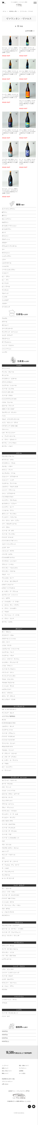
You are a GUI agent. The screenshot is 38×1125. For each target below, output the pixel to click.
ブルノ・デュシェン (8, 807)
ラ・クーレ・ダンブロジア (10, 581)
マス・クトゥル (6, 844)
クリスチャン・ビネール (9, 378)
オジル (4, 719)
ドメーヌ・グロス (7, 395)
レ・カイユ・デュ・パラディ (10, 605)
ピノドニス (5, 283)
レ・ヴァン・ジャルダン (9, 608)
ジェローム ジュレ (7, 729)
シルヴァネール (6, 263)
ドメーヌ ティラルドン (9, 669)
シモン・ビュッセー (8, 969)
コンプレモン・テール (8, 473)
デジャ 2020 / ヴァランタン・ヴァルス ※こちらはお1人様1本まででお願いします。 (27, 50)
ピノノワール (6, 286)
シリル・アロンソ (7, 665)
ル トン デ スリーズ (8, 878)
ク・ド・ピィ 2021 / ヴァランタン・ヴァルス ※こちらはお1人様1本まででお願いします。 (27, 162)
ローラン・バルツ (7, 446)
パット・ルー (6, 1016)
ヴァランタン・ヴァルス (26, 11)
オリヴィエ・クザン (8, 459)
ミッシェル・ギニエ (8, 686)
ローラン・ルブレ (7, 622)
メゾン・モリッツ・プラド (10, 422)
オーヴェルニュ (6, 342)
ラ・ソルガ (5, 868)
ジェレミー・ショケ (8, 480)
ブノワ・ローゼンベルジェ (10, 949)
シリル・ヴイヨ (6, 645)
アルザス (4, 318)
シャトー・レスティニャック (10, 972)
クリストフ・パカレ (8, 635)
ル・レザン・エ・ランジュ (10, 760)
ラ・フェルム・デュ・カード (10, 865)
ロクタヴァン (6, 915)
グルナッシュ (6, 239)
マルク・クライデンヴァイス (10, 419)
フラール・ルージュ (8, 804)
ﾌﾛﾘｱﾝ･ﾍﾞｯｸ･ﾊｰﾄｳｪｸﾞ (8, 409)
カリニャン (5, 236)
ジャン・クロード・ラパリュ (10, 659)
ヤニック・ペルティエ (8, 854)
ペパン (4, 416)
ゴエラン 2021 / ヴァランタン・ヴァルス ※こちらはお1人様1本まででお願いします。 (10, 132)
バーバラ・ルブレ (7, 554)
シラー (4, 259)
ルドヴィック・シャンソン (10, 594)
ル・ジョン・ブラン (8, 986)
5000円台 (5, 1038)
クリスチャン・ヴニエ (8, 463)
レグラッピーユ (6, 959)
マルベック (5, 293)
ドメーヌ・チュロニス (8, 827)
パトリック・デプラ (8, 551)
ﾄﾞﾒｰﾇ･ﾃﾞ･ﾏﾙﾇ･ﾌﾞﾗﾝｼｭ (8, 898)
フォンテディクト (7, 800)
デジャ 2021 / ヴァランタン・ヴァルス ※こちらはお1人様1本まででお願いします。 (27, 132)
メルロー (4, 303)
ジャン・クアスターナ (8, 493)
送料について (5, 1068)
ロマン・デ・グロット (8, 696)
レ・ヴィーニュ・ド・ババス (10, 615)
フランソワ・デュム (8, 945)
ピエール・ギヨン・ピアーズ (10, 794)
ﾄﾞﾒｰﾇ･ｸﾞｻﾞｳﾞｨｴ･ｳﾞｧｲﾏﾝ (9, 399)
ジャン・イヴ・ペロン (8, 891)
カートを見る (22, 1073)
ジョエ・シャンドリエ (8, 790)
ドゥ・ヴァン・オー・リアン (10, 520)
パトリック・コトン (8, 672)
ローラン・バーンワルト (9, 443)
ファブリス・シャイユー (9, 561)
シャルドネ (5, 266)
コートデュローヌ (7, 328)
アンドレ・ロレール (8, 372)
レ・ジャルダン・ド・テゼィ (10, 601)
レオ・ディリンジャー (8, 432)
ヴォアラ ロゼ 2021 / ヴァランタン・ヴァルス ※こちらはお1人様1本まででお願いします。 (10, 162)
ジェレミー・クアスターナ (10, 476)
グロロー (4, 242)
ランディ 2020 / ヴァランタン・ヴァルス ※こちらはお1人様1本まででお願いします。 (10, 97)
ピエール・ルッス (7, 797)
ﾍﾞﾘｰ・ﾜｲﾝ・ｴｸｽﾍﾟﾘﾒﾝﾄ (9, 955)
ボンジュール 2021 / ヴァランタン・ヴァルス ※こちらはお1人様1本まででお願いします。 (27, 103)
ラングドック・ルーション (10, 332)
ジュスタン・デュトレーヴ (10, 662)
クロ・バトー (6, 642)
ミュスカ (4, 296)
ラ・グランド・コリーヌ (9, 753)
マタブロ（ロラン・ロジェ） (10, 848)
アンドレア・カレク (8, 713)
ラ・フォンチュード (8, 871)
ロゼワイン (5, 222)
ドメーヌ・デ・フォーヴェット (11, 932)
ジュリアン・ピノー (8, 507)
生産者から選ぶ (13, 11)
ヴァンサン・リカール (8, 571)
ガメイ (4, 232)
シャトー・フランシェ (8, 490)
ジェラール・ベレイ (8, 652)
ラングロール (6, 875)
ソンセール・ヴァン (8, 510)
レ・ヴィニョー (6, 770)
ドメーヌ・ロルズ (7, 976)
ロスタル (4, 989)
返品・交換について (24, 1065)
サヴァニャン (6, 252)
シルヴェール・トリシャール (10, 648)
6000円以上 (5, 1041)
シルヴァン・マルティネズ (10, 486)
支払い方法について (6, 1070)
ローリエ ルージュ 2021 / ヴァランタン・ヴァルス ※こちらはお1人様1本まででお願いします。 (10, 191)
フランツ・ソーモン (8, 564)
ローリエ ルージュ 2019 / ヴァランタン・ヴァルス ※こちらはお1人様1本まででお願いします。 (10, 50)
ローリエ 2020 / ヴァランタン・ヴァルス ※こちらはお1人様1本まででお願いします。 (27, 73)
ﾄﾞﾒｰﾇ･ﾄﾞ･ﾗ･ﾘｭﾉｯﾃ (7, 537)
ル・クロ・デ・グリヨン (9, 756)
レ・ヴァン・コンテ (8, 618)
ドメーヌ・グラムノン (8, 733)
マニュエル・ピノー (8, 578)
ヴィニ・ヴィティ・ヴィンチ (10, 935)
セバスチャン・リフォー (9, 503)
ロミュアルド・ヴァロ (8, 699)
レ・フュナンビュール (8, 436)
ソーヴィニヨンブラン (8, 269)
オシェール (5, 375)
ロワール (4, 321)
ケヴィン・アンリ (7, 469)
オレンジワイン (6, 219)
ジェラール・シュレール (9, 385)
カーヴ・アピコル (7, 783)
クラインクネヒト (7, 382)
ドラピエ (4, 1003)
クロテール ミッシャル (9, 638)
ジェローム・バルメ (8, 655)
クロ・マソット (6, 787)
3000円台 (5, 1031)
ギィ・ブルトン (6, 632)
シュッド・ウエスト (8, 345)
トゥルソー (5, 273)
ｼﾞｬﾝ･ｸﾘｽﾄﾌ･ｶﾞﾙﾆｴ (7, 497)
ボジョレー (5, 325)
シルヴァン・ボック (8, 726)
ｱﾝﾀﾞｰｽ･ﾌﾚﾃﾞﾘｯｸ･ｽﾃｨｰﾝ (9, 709)
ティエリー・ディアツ (8, 817)
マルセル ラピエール (8, 682)
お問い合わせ (5, 1084)
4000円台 (5, 1034)
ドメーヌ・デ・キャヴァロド (10, 895)
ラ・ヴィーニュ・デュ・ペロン (11, 905)
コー (3, 249)
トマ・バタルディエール (9, 523)
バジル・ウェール (7, 402)
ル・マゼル (5, 763)
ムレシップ (5, 851)
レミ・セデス (6, 598)
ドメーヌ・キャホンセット (10, 1013)
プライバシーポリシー (7, 1081)
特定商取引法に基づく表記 (8, 1079)
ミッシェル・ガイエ (8, 902)
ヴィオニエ (5, 290)
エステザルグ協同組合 (8, 716)
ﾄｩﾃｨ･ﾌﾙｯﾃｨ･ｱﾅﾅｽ (7, 821)
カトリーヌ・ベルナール (9, 780)
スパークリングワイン (8, 209)
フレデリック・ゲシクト (9, 412)
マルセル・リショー (8, 750)
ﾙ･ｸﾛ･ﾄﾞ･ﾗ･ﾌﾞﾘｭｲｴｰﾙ (8, 588)
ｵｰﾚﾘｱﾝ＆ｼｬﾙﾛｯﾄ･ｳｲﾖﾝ (9, 723)
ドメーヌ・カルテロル (8, 824)
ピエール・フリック (8, 405)
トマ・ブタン (6, 527)
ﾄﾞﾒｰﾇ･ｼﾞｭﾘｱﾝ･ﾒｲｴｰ (8, 392)
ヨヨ (3, 858)
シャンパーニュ (6, 348)
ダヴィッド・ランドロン (9, 513)
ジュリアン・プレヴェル (9, 500)
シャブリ (4, 352)
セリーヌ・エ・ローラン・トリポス (12, 929)
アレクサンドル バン (8, 456)
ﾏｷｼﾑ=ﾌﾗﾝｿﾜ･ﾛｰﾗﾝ (7, 746)
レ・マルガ (5, 611)
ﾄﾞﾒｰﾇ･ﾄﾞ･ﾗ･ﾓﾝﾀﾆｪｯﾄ (8, 736)
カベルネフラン (6, 229)
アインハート (6, 368)
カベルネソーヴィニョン (9, 225)
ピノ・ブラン (6, 276)
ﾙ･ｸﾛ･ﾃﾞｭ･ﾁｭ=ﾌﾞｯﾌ (7, 584)
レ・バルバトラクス (8, 912)
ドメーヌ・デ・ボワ (8, 530)
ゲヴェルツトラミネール (9, 246)
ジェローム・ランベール (9, 483)
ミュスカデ (5, 300)
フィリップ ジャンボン (9, 676)
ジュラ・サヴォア (7, 335)
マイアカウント (22, 1068)
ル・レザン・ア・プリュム (10, 591)
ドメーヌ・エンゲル (8, 388)
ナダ (3, 841)
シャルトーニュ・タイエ (9, 999)
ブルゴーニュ (6, 338)
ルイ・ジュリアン (7, 767)
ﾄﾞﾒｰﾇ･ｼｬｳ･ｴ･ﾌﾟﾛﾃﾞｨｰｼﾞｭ (9, 540)
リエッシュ (5, 429)
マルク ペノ (6, 574)
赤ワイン (4, 215)
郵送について (5, 1073)
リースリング (6, 307)
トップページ (5, 1065)
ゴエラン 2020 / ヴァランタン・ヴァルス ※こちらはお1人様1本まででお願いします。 (10, 73)
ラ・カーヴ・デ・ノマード (10, 861)
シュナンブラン (6, 256)
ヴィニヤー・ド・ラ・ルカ (10, 814)
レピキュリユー (6, 689)
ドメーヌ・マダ (6, 834)
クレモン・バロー (7, 466)
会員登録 (21, 1070)
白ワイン (4, 212)
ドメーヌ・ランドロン (8, 534)
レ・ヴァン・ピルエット (9, 439)
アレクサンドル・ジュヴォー (10, 925)
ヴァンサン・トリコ (8, 952)
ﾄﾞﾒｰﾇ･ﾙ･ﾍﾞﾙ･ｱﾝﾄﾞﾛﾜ (8, 740)
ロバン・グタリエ (7, 692)
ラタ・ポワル (6, 908)
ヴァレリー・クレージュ (9, 982)
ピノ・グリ (5, 280)
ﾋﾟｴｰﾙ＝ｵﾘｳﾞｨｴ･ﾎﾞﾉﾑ (8, 557)
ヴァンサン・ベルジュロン (10, 567)
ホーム (4, 11)
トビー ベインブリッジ (9, 544)
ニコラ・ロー (6, 547)
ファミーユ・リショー (8, 743)
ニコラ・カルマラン (8, 979)
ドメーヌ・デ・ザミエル (9, 831)
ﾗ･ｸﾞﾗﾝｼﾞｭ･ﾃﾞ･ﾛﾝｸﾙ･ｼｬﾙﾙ (10, 426)
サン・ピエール (6, 888)
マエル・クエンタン (8, 679)
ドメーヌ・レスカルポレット (10, 837)
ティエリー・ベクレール (9, 517)
